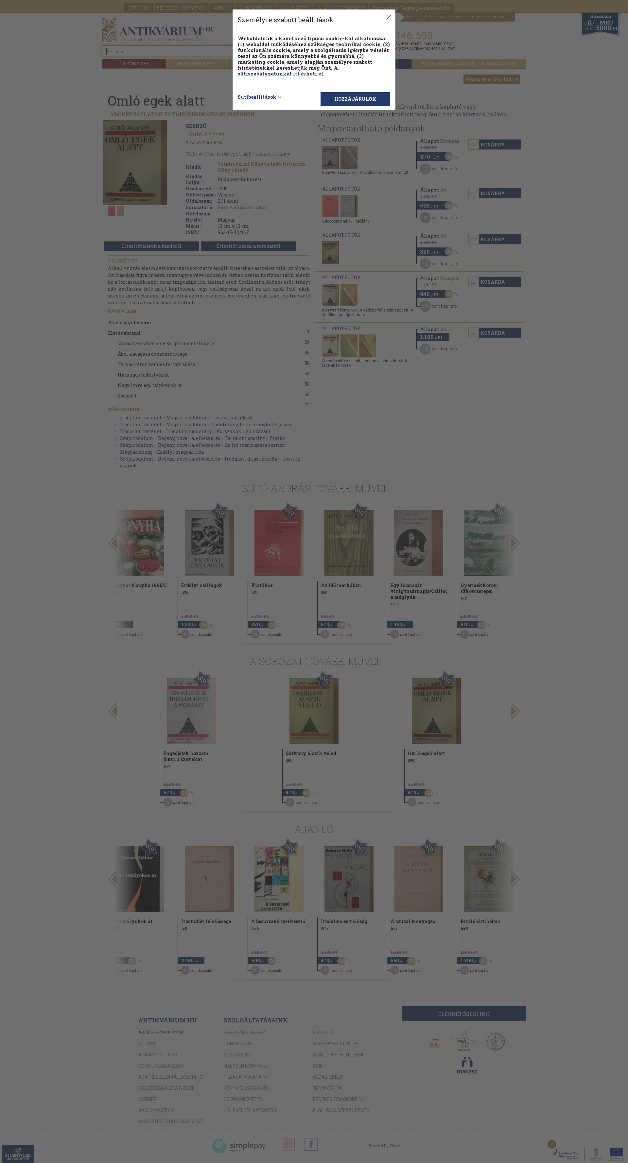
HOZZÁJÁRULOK (355, 99)
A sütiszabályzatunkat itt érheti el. (288, 70)
